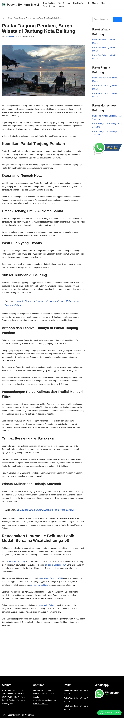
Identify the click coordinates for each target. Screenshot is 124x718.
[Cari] (117, 19)
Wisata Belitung (11, 36)
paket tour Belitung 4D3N (55, 565)
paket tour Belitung (17, 561)
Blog (103, 3)
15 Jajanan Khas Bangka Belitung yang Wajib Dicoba (45, 510)
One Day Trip (79, 3)
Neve (4, 715)
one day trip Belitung (39, 585)
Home (4, 18)
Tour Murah (93, 3)
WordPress (29, 715)
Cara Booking (49, 3)
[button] (64, 6)
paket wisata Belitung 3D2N (51, 578)
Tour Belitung (64, 3)
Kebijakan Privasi (40, 704)
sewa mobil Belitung (47, 605)
